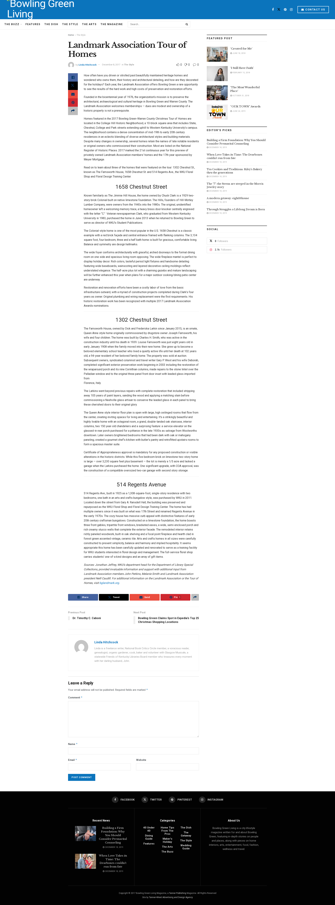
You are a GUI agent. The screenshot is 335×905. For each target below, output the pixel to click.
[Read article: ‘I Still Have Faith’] (217, 73)
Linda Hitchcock (87, 64)
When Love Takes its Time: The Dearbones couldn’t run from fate (234, 156)
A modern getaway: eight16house (228, 198)
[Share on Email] (73, 94)
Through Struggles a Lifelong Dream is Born (236, 209)
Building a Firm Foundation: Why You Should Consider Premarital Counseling (236, 142)
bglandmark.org (109, 583)
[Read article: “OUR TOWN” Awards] (217, 112)
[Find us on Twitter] (278, 9)
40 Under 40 (149, 829)
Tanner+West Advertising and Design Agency (171, 897)
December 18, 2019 (217, 147)
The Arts (89, 24)
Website (141, 760)
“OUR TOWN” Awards (245, 106)
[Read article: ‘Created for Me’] (217, 54)
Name (73, 744)
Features (32, 24)
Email (72, 760)
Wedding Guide (185, 847)
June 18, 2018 (238, 53)
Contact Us (314, 9)
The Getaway (186, 834)
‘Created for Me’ (241, 48)
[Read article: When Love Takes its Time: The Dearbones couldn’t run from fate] (85, 861)
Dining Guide (149, 837)
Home (71, 35)
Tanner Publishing (177, 893)
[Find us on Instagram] (291, 9)
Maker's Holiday (167, 840)
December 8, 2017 (111, 64)
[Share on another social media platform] (73, 111)
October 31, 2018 (240, 95)
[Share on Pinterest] (73, 102)
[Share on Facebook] (73, 77)
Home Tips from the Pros (167, 830)
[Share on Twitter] (73, 86)
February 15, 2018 (241, 72)
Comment (75, 697)
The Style (70, 24)
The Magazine (111, 24)
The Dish (51, 24)
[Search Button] (187, 24)
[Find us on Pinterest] (285, 9)
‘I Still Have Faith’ (242, 68)
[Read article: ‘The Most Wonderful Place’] (217, 92)
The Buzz (11, 24)
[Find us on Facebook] (273, 9)
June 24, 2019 (238, 111)
